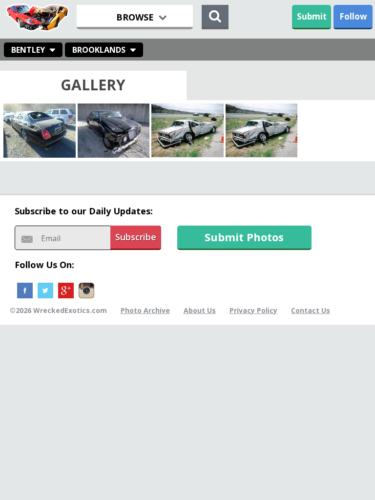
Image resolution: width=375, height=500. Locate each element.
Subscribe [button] (135, 237)
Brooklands (98, 49)
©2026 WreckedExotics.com (58, 310)
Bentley (28, 49)
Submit (312, 16)
